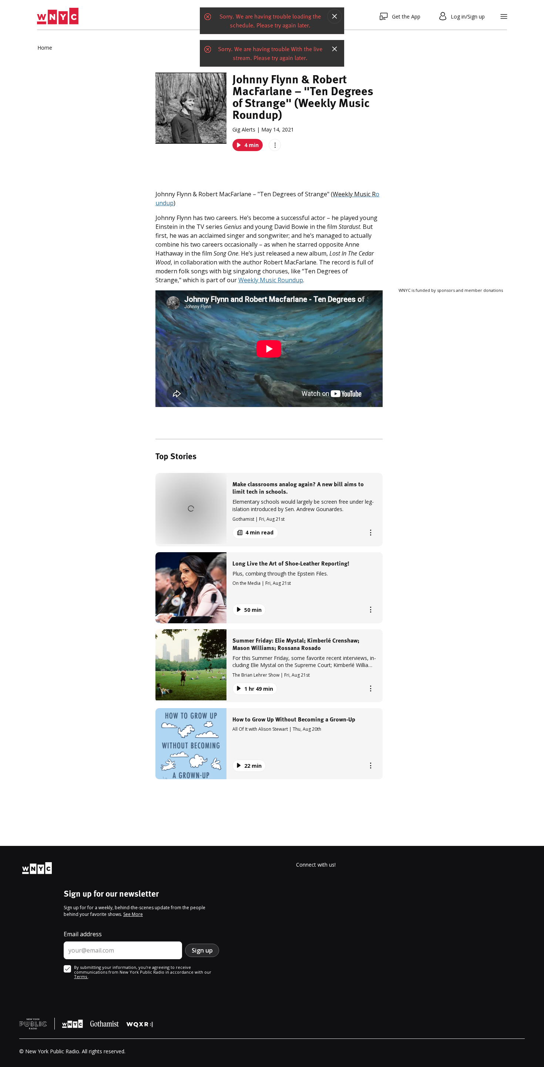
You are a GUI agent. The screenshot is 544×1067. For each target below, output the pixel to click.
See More (133, 914)
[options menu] (275, 145)
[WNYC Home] (57, 16)
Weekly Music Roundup (270, 280)
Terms (81, 976)
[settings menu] (504, 16)
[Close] (334, 16)
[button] (269, 509)
